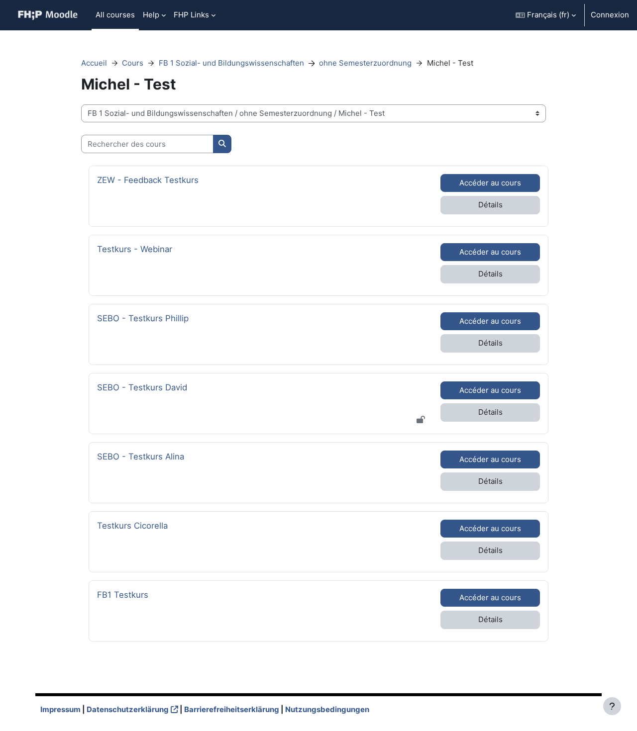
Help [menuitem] (151, 14)
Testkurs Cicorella (132, 525)
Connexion (610, 14)
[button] (545, 15)
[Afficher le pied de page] (612, 706)
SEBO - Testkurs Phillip (143, 318)
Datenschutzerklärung (128, 709)
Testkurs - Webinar (134, 249)
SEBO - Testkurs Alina (140, 456)
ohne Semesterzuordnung (365, 63)
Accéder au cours (490, 182)
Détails (490, 204)
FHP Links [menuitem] (191, 14)
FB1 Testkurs (124, 594)
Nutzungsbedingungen (327, 709)
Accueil (94, 63)
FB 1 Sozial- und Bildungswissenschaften (231, 63)
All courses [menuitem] (115, 14)
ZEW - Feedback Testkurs (148, 180)
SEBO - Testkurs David (142, 387)
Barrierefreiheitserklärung (231, 709)
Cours (132, 63)
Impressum (60, 709)
